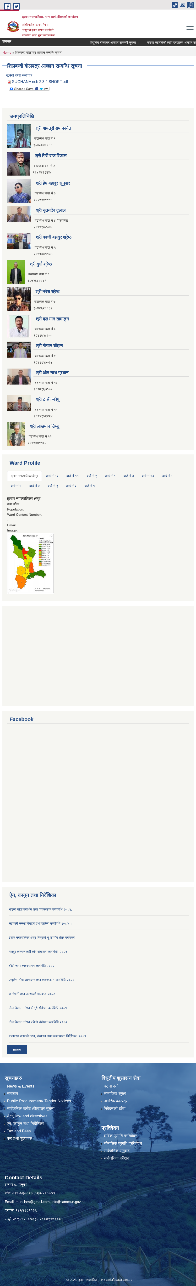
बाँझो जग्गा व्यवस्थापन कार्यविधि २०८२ (31, 966)
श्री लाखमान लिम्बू (44, 426)
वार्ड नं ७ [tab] (129, 476)
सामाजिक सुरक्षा (115, 1093)
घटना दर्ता (111, 1086)
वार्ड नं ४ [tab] (34, 486)
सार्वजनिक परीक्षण (116, 1158)
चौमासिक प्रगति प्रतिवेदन (123, 1143)
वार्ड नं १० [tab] (148, 476)
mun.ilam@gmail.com (33, 1202)
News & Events (20, 1086)
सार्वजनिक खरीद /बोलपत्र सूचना (30, 1108)
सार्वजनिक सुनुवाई (117, 1151)
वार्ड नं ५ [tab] (16, 486)
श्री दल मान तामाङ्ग (52, 318)
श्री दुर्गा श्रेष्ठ (41, 263)
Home (6, 52)
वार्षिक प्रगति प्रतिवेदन (120, 1136)
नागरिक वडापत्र (115, 1101)
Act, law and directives (27, 1116)
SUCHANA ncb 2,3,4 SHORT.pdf (40, 82)
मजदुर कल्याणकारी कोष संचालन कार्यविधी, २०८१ (38, 951)
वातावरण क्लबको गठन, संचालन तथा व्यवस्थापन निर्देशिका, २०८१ (47, 1036)
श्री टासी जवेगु (47, 399)
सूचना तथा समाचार (19, 75)
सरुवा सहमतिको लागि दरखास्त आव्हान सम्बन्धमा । (163, 42)
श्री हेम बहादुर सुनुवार (53, 183)
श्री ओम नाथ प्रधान (52, 372)
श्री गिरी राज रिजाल (50, 155)
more (17, 1049)
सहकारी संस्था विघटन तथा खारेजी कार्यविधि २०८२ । (40, 923)
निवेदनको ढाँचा (114, 1108)
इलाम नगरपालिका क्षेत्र (23, 498)
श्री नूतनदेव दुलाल (50, 210)
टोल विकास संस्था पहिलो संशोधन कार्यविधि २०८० (38, 1022)
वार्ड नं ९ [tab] (92, 476)
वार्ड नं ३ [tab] (53, 486)
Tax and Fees (19, 1131)
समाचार (12, 1093)
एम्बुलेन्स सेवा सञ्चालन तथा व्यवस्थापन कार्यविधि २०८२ (41, 980)
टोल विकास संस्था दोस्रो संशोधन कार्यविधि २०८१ (38, 1008)
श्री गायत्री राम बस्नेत (53, 128)
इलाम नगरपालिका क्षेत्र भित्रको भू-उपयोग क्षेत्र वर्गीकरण (42, 937)
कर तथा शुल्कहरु (19, 1138)
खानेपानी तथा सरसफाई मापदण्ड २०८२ (32, 994)
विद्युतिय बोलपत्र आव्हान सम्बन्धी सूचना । (101, 42)
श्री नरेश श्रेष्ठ (48, 291)
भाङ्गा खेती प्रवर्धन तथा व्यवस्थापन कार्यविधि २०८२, (40, 909)
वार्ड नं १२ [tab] (52, 476)
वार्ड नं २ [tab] (71, 486)
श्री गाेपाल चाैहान (49, 345)
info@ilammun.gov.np (68, 1202)
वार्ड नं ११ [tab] (72, 476)
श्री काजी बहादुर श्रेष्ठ (53, 236)
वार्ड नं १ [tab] (90, 486)
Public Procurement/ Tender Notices (39, 1101)
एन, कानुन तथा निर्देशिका (25, 1123)
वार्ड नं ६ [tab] (167, 476)
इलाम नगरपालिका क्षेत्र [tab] (24, 476)
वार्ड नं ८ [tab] (110, 476)
